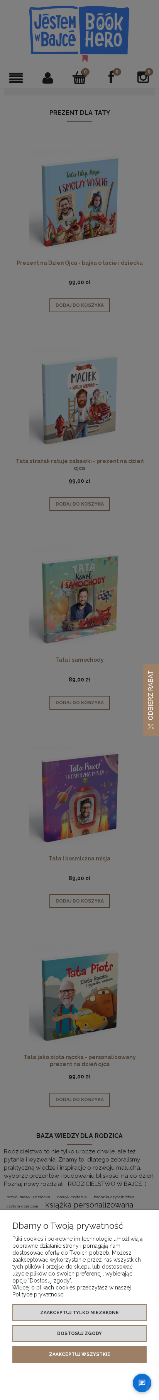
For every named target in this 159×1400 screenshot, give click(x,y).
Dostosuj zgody (79, 1333)
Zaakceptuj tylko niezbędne (79, 1312)
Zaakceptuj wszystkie (79, 1354)
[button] (151, 700)
